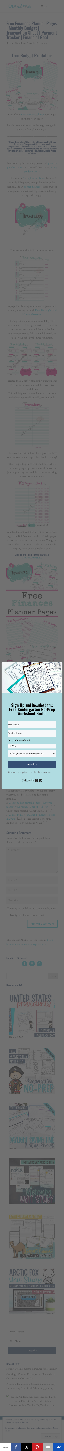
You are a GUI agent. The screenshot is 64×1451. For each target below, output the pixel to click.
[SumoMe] (58, 1447)
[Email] (48, 1447)
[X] (26, 1447)
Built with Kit (32, 780)
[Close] (58, 666)
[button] (32, 743)
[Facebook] (16, 1447)
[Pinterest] (37, 1447)
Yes (14, 746)
